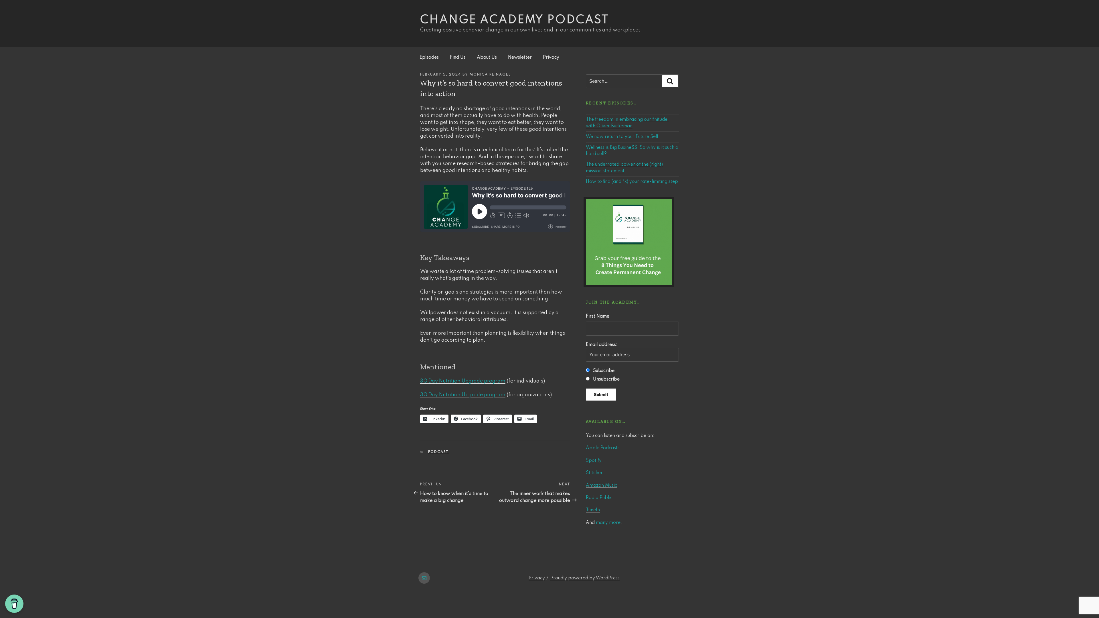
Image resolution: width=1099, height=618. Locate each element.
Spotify (594, 460)
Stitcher (594, 473)
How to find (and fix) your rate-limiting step (632, 181)
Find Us (458, 57)
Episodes (429, 57)
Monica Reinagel (490, 74)
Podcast (438, 452)
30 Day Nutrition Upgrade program (462, 381)
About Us (487, 57)
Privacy (551, 57)
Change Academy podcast (514, 20)
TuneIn (593, 510)
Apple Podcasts (603, 448)
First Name (597, 316)
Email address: (601, 344)
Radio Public (599, 498)
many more (608, 522)
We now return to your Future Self (622, 136)
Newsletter (520, 57)
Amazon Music (601, 485)
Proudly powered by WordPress (585, 578)
